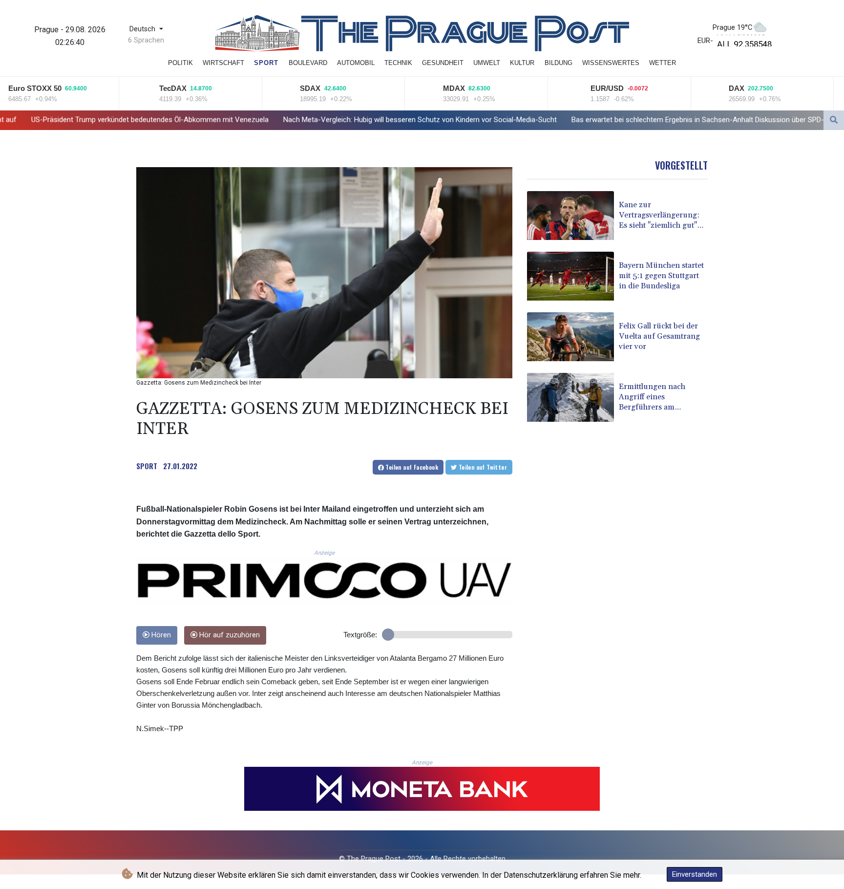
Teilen (411, 467)
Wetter (662, 62)
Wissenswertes (610, 62)
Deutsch (143, 29)
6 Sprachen (146, 40)
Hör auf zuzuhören (228, 635)
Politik (180, 62)
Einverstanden (694, 874)
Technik (398, 62)
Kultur (522, 62)
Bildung (558, 62)
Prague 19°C (733, 27)
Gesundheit (443, 62)
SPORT (146, 465)
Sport (266, 62)
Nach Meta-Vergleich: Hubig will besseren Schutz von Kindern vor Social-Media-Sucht (315, 119)
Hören (160, 635)
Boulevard (308, 62)
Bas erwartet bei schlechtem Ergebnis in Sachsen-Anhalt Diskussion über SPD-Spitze (602, 119)
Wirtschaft (223, 62)
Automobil (356, 62)
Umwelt (486, 62)
